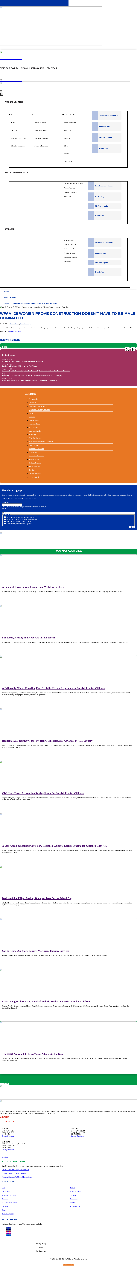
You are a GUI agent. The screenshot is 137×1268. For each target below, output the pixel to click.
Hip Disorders (33, 427)
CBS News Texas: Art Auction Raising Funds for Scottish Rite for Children (29, 380)
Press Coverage (25, 324)
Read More (68, 1265)
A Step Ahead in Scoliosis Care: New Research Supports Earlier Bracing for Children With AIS (54, 845)
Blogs (4, 1210)
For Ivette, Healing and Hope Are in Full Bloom (19, 366)
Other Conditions (34, 438)
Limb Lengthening (35, 431)
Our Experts (6, 1191)
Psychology (33, 452)
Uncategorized (34, 477)
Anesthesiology (34, 399)
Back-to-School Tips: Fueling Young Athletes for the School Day (37, 898)
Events (31, 413)
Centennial (32, 403)
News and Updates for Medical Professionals (21, 519)
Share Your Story (75, 1191)
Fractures (32, 417)
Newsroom (73, 1199)
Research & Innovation (36, 456)
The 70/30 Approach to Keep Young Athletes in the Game (33, 1054)
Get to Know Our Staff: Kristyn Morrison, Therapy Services (35, 950)
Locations (5, 1157)
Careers (72, 1202)
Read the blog (4, 1084)
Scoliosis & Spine (35, 463)
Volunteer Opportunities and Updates (18, 524)
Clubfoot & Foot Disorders (38, 406)
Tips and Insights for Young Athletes (18, 521)
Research (5, 1199)
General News (14, 324)
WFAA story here (15, 331)
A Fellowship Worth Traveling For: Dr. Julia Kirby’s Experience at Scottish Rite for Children (36, 371)
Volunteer (73, 1195)
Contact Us (5, 1206)
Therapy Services (35, 473)
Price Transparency (8, 1214)
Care (3, 1188)
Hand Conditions (34, 424)
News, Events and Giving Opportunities (20, 517)
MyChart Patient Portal (9, 1202)
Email (4, 508)
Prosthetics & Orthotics (36, 449)
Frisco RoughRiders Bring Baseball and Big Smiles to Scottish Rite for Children (46, 1001)
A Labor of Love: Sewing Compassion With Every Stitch (22, 361)
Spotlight (32, 470)
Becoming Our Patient (9, 1195)
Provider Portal (75, 1206)
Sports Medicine (34, 466)
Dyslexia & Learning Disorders (39, 410)
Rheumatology (34, 459)
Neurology (32, 434)
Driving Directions (8, 1136)
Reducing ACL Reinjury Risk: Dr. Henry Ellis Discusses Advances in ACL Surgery (32, 375)
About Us (4, 1117)
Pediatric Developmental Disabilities (41, 442)
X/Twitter (5, 502)
